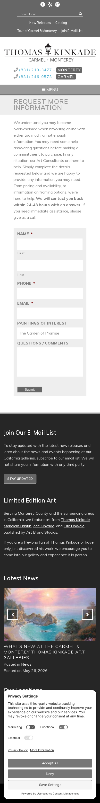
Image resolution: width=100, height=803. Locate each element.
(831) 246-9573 (36, 76)
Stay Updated (20, 479)
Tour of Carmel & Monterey (37, 31)
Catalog (61, 23)
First (21, 253)
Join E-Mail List (72, 31)
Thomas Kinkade (75, 519)
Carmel (66, 76)
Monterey (69, 69)
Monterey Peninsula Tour (57, 646)
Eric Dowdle (74, 525)
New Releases (40, 23)
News (45, 653)
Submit (30, 389)
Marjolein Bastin (17, 525)
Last (21, 275)
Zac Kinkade (43, 525)
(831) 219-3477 (36, 69)
